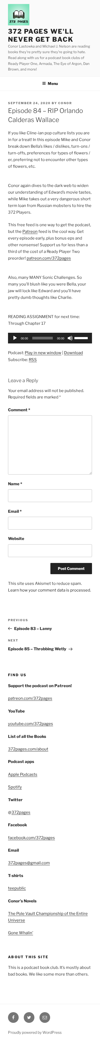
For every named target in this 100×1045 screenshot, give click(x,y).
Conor (65, 103)
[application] (50, 338)
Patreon (30, 231)
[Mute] (70, 338)
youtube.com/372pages (30, 723)
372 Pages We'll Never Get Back (41, 35)
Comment (19, 410)
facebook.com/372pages (31, 837)
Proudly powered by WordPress (35, 1032)
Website (16, 538)
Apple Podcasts (22, 774)
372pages (20, 812)
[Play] (15, 338)
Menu (53, 83)
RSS (33, 359)
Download (73, 352)
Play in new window (43, 352)
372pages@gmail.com (29, 862)
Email (15, 511)
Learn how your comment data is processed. (49, 590)
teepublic (17, 888)
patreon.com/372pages (49, 258)
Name (15, 484)
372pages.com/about (28, 749)
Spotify (15, 787)
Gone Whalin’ (20, 932)
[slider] (81, 337)
